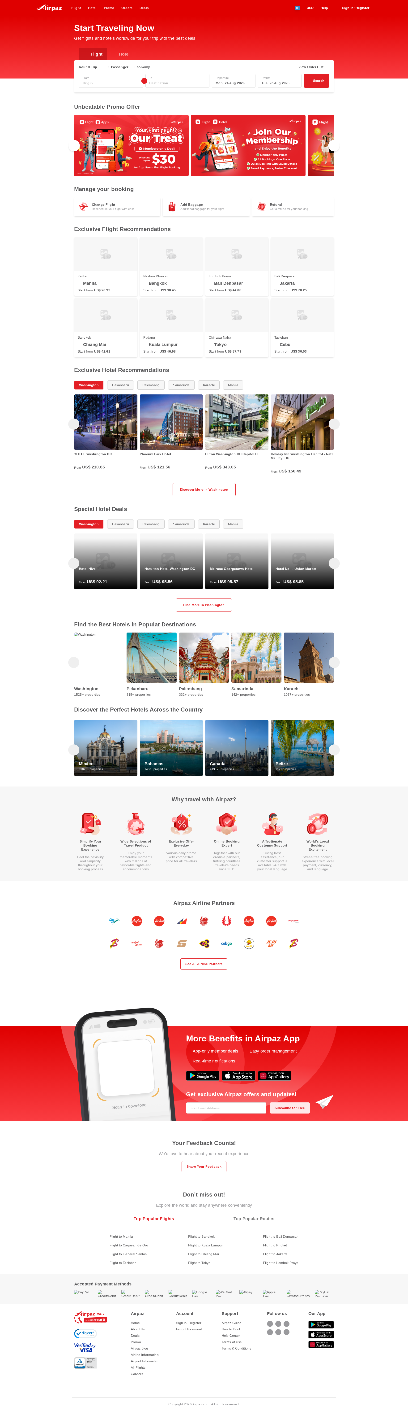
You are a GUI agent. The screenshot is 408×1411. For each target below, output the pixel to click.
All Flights (138, 1367)
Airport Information (145, 1361)
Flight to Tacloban (123, 1263)
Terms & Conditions (236, 1348)
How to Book (231, 1329)
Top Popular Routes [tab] (254, 1218)
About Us (138, 1329)
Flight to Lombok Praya (280, 1263)
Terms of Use (232, 1342)
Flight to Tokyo (199, 1263)
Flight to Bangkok (201, 1236)
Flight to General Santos (128, 1254)
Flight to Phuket (275, 1245)
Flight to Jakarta (275, 1254)
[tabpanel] (204, 1245)
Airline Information (145, 1355)
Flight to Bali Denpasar (280, 1236)
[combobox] (111, 83)
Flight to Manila (121, 1236)
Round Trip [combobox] (88, 67)
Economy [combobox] (142, 67)
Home (135, 1323)
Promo (136, 1342)
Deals (135, 1335)
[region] (204, 145)
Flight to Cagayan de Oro (129, 1245)
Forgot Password (189, 1329)
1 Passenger (118, 67)
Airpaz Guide (232, 1323)
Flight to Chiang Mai (203, 1254)
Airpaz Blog (139, 1348)
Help (324, 8)
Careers (137, 1374)
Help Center (231, 1335)
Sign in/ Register (188, 1323)
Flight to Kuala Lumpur (205, 1245)
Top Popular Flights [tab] (154, 1218)
